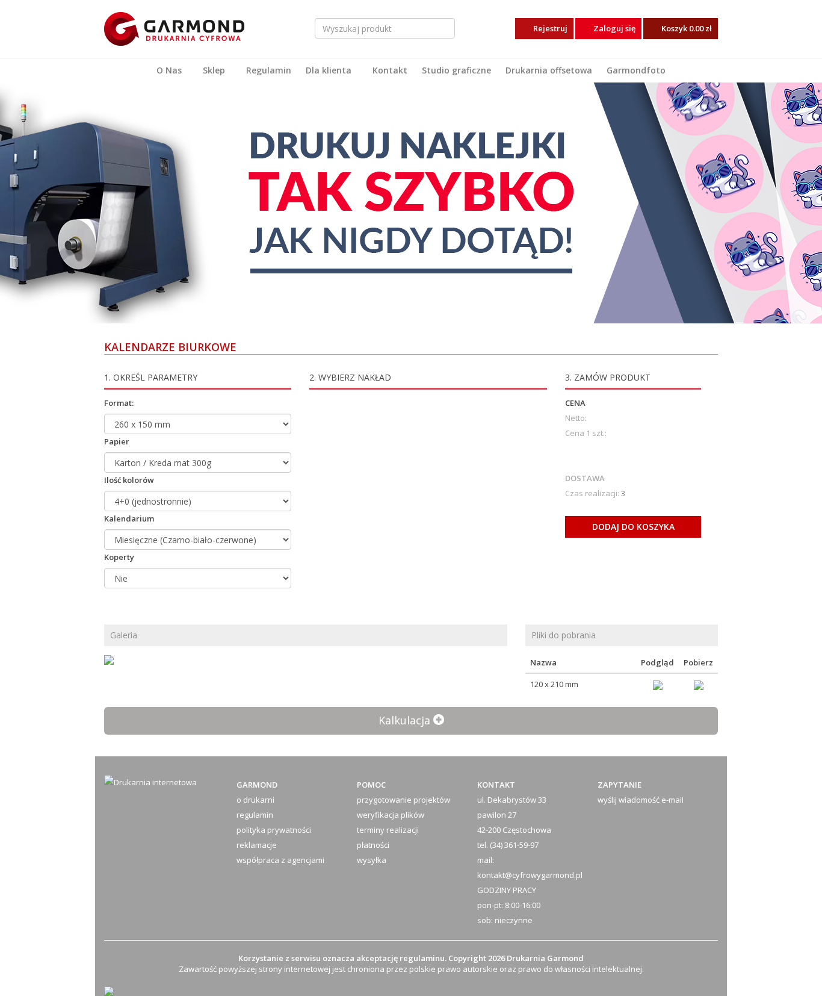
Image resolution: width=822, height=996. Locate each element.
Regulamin (268, 70)
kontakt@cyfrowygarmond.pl (530, 875)
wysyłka (371, 859)
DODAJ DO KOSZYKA (633, 526)
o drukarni (255, 799)
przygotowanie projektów (403, 799)
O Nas (169, 70)
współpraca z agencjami (280, 859)
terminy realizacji (388, 829)
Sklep (214, 70)
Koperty (119, 557)
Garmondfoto (636, 70)
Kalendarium (129, 518)
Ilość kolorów (129, 480)
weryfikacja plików (390, 814)
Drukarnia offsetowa (548, 70)
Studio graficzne (456, 70)
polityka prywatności (273, 829)
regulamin (254, 814)
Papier (116, 441)
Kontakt (389, 70)
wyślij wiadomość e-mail (641, 799)
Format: (119, 402)
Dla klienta (328, 70)
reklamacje (256, 844)
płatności (373, 844)
